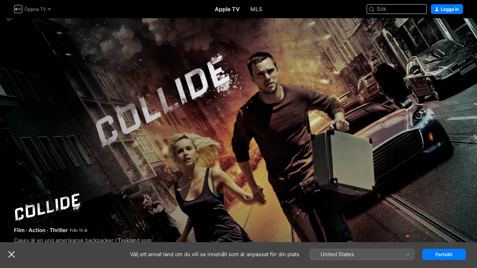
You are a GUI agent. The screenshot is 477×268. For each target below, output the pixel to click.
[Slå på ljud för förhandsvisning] (458, 32)
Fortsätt (444, 254)
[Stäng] (11, 254)
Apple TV (227, 9)
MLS (256, 9)
